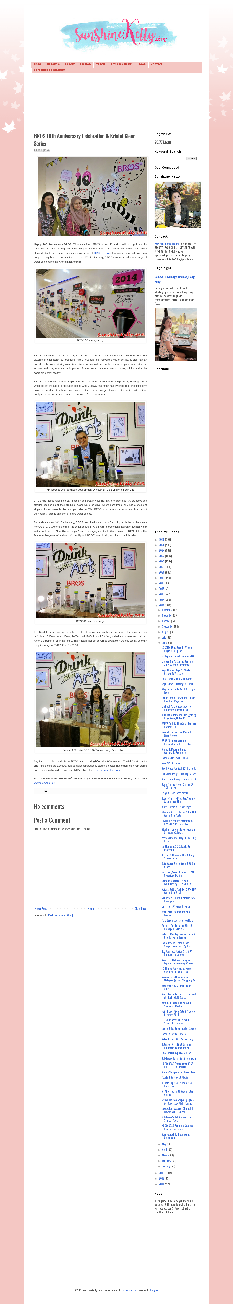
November (167, 615)
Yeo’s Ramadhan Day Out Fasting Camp (179, 839)
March (165, 1155)
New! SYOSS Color (171, 763)
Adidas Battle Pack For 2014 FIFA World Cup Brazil (179, 891)
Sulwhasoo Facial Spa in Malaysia (179, 1058)
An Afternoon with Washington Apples (177, 1093)
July (164, 637)
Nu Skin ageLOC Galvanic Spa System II (177, 848)
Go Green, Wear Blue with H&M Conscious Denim (178, 874)
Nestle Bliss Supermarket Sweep (179, 1029)
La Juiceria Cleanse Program (176, 906)
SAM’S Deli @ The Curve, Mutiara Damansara (179, 725)
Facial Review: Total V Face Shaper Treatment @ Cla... (177, 944)
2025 (162, 545)
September (168, 626)
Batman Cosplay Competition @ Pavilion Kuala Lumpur (178, 935)
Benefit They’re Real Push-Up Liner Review (177, 733)
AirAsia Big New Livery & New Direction (177, 1084)
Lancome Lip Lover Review (175, 758)
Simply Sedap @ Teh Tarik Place (178, 1072)
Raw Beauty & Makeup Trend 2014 (176, 987)
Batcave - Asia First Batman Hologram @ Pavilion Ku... (176, 1046)
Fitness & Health (122, 64)
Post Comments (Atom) (60, 915)
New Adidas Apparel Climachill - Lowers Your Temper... (178, 1110)
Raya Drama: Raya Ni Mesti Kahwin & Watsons (176, 671)
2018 (162, 583)
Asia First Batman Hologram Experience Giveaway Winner (177, 961)
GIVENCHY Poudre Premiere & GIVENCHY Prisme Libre (177, 822)
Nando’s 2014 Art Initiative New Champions (178, 899)
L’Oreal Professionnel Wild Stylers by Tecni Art (175, 1021)
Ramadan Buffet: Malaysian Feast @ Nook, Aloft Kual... (179, 996)
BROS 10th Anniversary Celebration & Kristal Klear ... (178, 742)
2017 (162, 589)
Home (37, 64)
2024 (162, 550)
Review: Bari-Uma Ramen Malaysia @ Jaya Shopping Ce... (179, 978)
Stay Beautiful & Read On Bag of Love (179, 691)
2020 (162, 572)
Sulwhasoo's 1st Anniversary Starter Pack (176, 1118)
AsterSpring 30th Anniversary (177, 1039)
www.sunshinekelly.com (167, 244)
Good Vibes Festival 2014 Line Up (179, 768)
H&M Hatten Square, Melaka (176, 1053)
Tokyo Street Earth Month (175, 793)
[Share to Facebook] (45, 150)
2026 (162, 539)
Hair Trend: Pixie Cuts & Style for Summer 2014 (179, 1013)
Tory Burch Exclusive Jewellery (177, 920)
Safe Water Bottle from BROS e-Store (179, 865)
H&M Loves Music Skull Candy (177, 679)
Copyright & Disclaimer (49, 70)
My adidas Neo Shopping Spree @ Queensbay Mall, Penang (178, 1101)
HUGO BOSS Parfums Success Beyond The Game (177, 1127)
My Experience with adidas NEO (178, 656)
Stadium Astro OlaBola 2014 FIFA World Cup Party (179, 813)
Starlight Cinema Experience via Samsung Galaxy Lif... (178, 831)
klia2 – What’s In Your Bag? (176, 807)
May (164, 1144)
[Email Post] (45, 791)
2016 (162, 594)
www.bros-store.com (108, 770)
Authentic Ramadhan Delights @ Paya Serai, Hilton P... (179, 716)
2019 (162, 578)
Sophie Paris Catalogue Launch (178, 684)
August (166, 632)
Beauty (70, 64)
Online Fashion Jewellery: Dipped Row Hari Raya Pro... (178, 699)
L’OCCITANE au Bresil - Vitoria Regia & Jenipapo (177, 649)
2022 (162, 561)
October (166, 621)
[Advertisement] (116, 102)
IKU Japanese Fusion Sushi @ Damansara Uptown (177, 953)
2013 (162, 1173)
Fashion (85, 64)
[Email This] (35, 150)
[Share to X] (42, 150)
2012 (162, 1178)
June (164, 643)
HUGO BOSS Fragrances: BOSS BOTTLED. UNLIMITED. (177, 1065)
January (166, 1166)
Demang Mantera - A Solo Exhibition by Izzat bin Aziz (176, 882)
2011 (161, 1184)
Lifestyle (53, 64)
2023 (162, 556)
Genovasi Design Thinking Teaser (179, 774)
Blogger (154, 1290)
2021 (162, 567)
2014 (162, 605)
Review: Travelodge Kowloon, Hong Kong (175, 279)
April (165, 1150)
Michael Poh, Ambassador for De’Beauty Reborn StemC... (177, 708)
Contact (156, 64)
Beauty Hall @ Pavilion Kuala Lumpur (177, 913)
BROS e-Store (102, 253)
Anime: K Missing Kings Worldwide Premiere (174, 751)
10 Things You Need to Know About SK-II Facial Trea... (176, 970)
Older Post (140, 909)
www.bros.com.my (44, 783)
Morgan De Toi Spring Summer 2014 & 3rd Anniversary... (178, 663)
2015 (162, 600)
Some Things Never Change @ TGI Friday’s (177, 786)
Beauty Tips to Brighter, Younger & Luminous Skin (179, 800)
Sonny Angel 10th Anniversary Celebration (177, 1136)
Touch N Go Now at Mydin (175, 1077)
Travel (100, 64)
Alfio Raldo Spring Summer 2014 (179, 779)
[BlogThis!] (38, 150)
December (167, 610)
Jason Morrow (129, 1290)
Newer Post (41, 909)
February (167, 1161)
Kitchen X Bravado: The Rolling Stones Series (178, 856)
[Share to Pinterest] (48, 150)
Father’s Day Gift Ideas (174, 1034)
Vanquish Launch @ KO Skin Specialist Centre (176, 1004)
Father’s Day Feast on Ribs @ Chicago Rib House (177, 927)
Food (142, 64)
